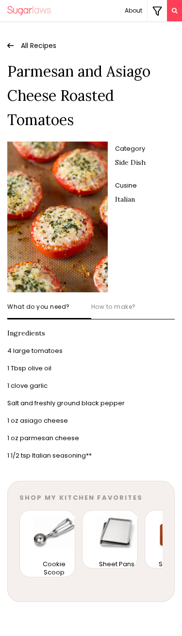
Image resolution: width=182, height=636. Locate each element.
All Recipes (38, 45)
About (133, 10)
